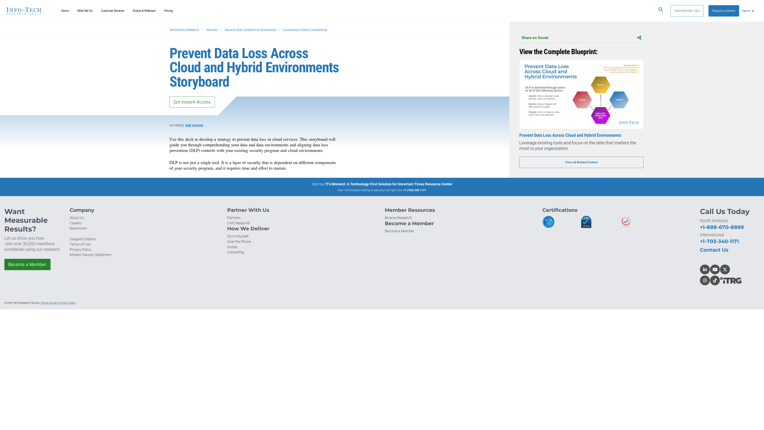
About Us (77, 218)
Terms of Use (80, 244)
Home (65, 11)
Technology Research (184, 29)
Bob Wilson (194, 125)
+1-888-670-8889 (722, 227)
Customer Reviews (112, 11)
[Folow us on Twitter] (725, 270)
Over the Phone (239, 241)
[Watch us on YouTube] (715, 270)
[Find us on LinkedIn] (705, 270)
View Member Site (687, 11)
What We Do (85, 11)
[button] (749, 10)
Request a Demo (723, 11)
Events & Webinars (144, 11)
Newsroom (78, 228)
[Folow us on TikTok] (715, 280)
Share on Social (534, 37)
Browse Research (398, 218)
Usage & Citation (83, 239)
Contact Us (714, 250)
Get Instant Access (192, 102)
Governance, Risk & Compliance (305, 29)
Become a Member (27, 264)
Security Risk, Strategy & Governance (250, 29)
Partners (234, 218)
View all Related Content (581, 162)
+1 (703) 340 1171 (414, 190)
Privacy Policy (80, 249)
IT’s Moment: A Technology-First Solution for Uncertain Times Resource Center (388, 184)
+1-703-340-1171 (719, 241)
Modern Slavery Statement (90, 255)
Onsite (232, 247)
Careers (76, 223)
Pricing (168, 11)
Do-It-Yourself (237, 236)
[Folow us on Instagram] (705, 280)
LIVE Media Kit (238, 223)
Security (212, 29)
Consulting (235, 252)
